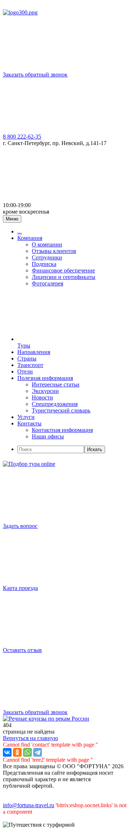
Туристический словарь (61, 410)
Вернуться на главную (30, 738)
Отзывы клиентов (54, 251)
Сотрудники (47, 257)
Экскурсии (45, 391)
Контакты (29, 423)
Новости (42, 397)
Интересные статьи (55, 384)
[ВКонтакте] (7, 752)
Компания (29, 238)
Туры (23, 345)
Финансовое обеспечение (63, 270)
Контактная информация (62, 430)
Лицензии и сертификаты (63, 277)
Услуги (26, 417)
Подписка (44, 264)
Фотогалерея (47, 283)
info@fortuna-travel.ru (28, 805)
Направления (33, 352)
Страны (26, 358)
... (19, 231)
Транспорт (30, 365)
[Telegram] (37, 752)
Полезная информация (45, 378)
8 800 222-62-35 (22, 137)
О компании (47, 244)
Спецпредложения (55, 404)
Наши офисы (48, 436)
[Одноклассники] (17, 752)
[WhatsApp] (27, 752)
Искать (94, 449)
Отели (25, 371)
